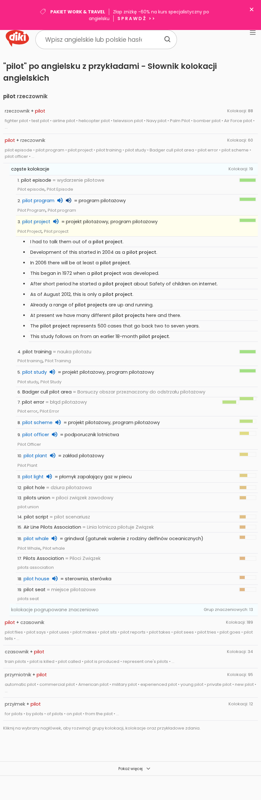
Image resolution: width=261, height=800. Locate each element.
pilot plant (35, 455)
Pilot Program (32, 210)
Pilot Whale (29, 548)
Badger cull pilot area (47, 392)
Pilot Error (49, 411)
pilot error (33, 402)
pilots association (36, 567)
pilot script (36, 517)
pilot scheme (37, 422)
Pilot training (30, 361)
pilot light (33, 476)
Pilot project (56, 231)
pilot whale (36, 538)
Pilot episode (31, 189)
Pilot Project (30, 231)
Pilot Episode (60, 189)
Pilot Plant (27, 465)
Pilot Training (58, 361)
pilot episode (36, 180)
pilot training (37, 352)
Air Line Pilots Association (52, 527)
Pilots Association (43, 558)
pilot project (36, 221)
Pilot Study (50, 382)
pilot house (36, 579)
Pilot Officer (29, 444)
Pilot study (28, 382)
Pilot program (62, 210)
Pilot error (28, 411)
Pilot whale (54, 548)
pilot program (38, 200)
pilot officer (35, 434)
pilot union (28, 507)
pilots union (37, 498)
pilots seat (28, 599)
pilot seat (35, 589)
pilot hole (34, 487)
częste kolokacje (30, 169)
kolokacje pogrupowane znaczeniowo (55, 609)
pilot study (34, 372)
